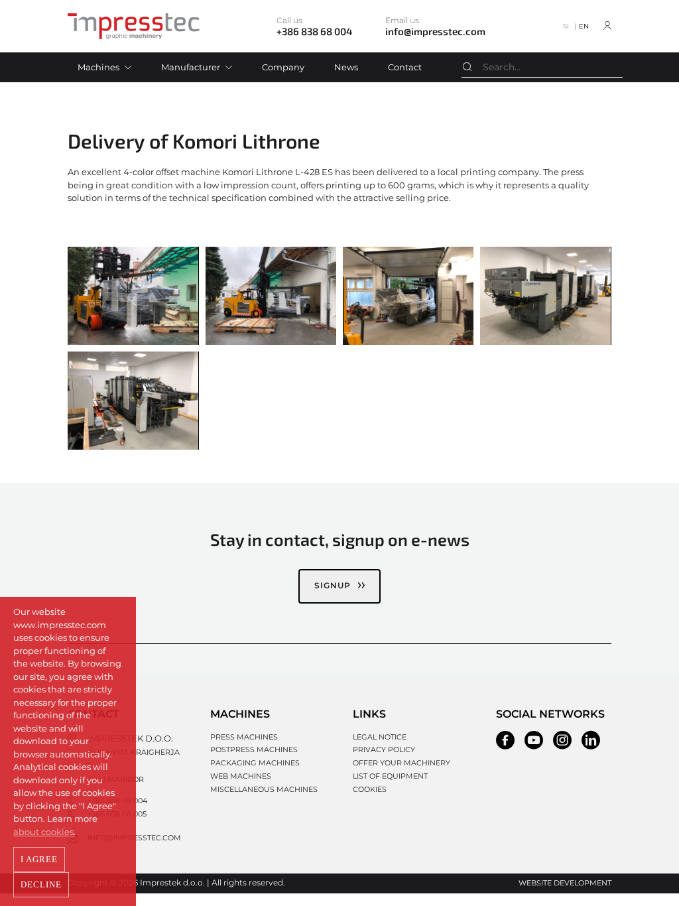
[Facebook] (505, 740)
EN (584, 26)
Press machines (244, 737)
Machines (98, 67)
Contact (405, 67)
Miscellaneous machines (264, 789)
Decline (41, 884)
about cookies (43, 831)
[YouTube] (534, 740)
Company (283, 67)
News (346, 67)
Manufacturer (190, 67)
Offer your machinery (401, 762)
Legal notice (379, 737)
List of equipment (390, 776)
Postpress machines (254, 749)
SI (566, 26)
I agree (39, 859)
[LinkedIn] (591, 740)
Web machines (240, 776)
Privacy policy (384, 749)
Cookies (370, 789)
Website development (565, 882)
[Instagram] (562, 740)
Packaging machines (255, 762)
